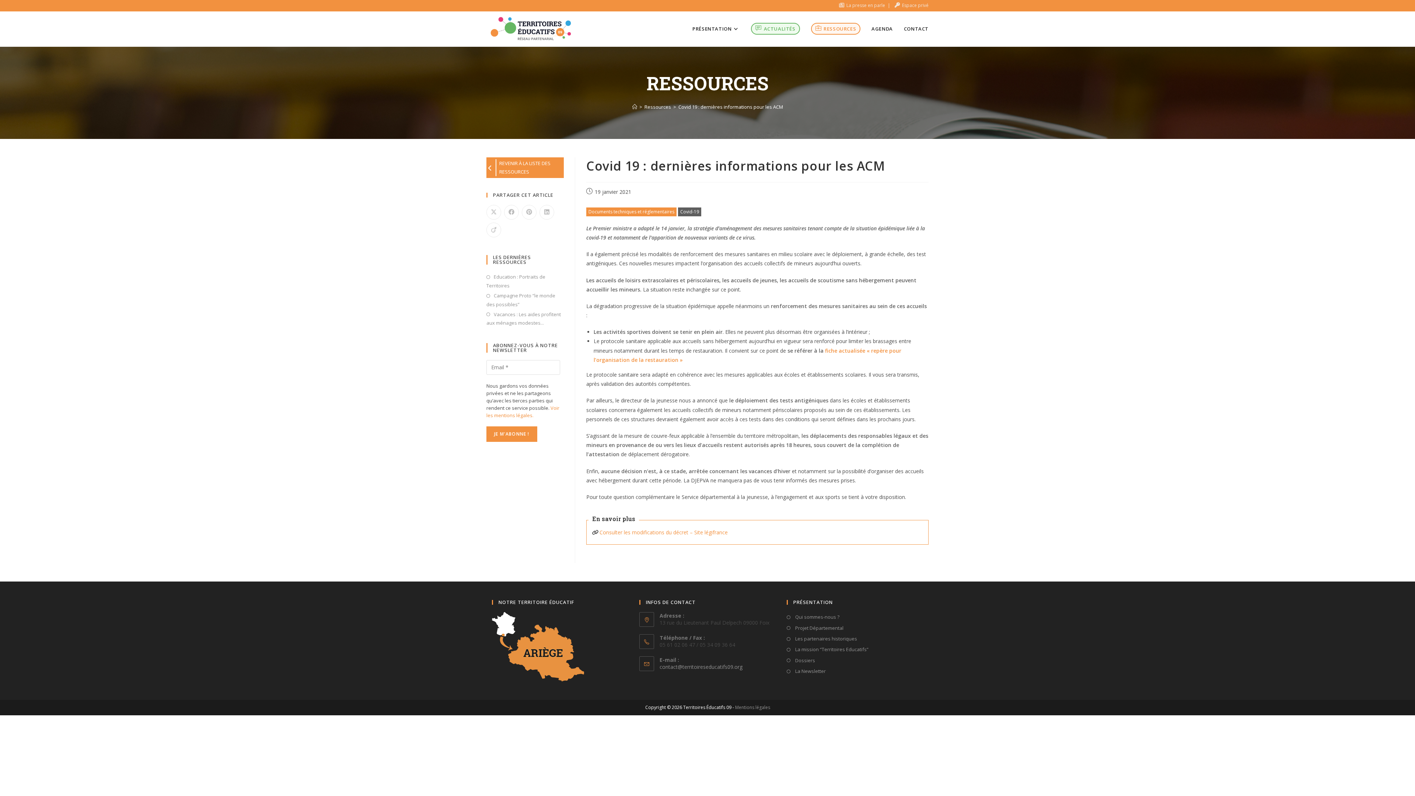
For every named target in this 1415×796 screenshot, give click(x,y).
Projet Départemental (818, 628)
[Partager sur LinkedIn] (546, 212)
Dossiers (804, 660)
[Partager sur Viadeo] (493, 230)
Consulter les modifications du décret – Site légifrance (664, 532)
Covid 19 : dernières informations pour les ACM (730, 107)
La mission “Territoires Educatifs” (831, 649)
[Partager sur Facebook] (511, 212)
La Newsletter (810, 671)
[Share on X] (493, 212)
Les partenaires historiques (825, 638)
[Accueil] (634, 107)
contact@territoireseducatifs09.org (701, 666)
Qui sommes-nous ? (816, 617)
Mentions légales (752, 707)
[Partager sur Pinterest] (529, 212)
